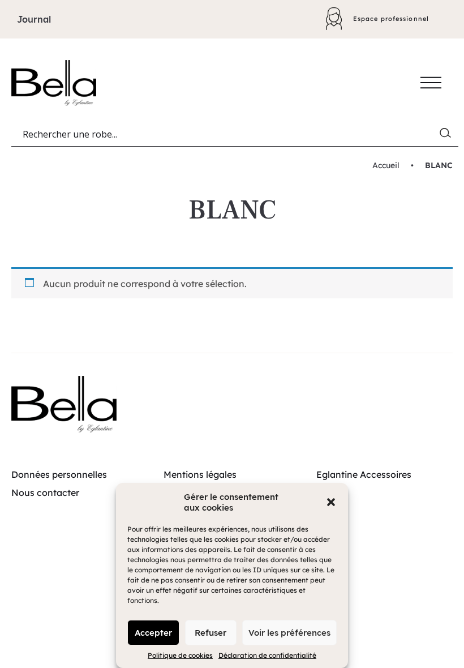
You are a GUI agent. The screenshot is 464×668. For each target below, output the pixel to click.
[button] (331, 502)
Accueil (385, 165)
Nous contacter (45, 492)
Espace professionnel (391, 19)
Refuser (210, 632)
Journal (34, 19)
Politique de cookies (180, 655)
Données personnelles (59, 474)
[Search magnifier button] (448, 135)
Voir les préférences (289, 632)
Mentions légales (200, 474)
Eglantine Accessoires (363, 474)
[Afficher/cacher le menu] (430, 82)
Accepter (153, 632)
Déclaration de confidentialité (267, 655)
